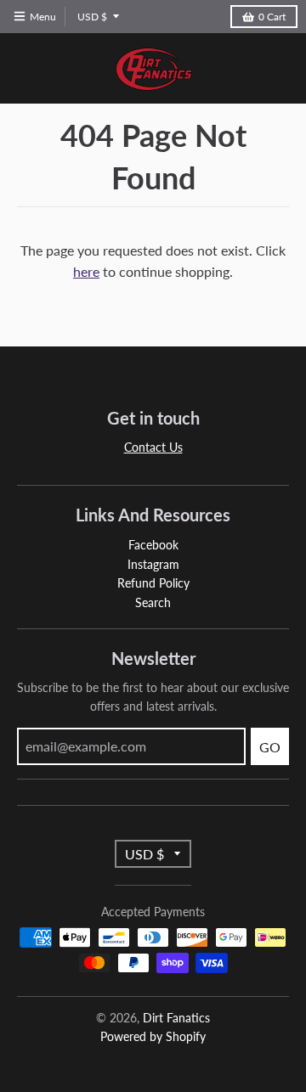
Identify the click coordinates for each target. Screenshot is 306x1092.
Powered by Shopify (153, 1036)
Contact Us (153, 447)
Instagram (153, 564)
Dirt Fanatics (176, 1017)
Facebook (153, 545)
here (86, 271)
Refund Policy (153, 583)
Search (153, 602)
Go (269, 747)
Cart (272, 16)
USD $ (92, 16)
